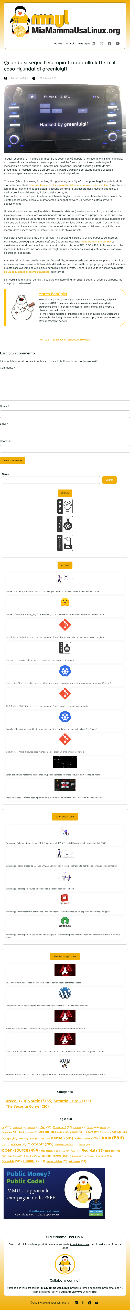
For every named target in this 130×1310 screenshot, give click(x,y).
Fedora (92, 1131)
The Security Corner (65, 956)
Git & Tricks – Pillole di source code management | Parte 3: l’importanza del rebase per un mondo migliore (55, 637)
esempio (58, 339)
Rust (17, 1156)
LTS (5, 1144)
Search (109, 479)
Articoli (65, 565)
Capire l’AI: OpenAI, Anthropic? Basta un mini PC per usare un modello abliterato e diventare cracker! (53, 591)
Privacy (91, 1291)
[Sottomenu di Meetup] (89, 43)
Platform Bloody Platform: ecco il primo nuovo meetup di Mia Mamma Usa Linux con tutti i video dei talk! (54, 797)
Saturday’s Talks (65, 816)
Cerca (5, 474)
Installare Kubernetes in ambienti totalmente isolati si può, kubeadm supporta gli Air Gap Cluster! (51, 729)
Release (112, 1150)
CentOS (79, 1127)
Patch (75, 1151)
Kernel (62, 1138)
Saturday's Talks (72, 1100)
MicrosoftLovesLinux (66, 1144)
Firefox (105, 1132)
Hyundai (85, 339)
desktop (63, 1132)
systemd (104, 1156)
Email (4, 423)
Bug (45, 1127)
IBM (23, 1138)
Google (9, 1138)
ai (6, 1127)
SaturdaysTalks (34, 1156)
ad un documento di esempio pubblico (26, 271)
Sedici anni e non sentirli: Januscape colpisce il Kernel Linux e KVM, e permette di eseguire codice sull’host (56, 1074)
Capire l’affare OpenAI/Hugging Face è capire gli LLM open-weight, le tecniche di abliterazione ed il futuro (55, 614)
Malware (18, 1144)
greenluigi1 (71, 339)
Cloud (93, 1127)
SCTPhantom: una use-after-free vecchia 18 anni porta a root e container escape (43, 982)
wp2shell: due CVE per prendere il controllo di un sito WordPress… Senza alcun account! (47, 1005)
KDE (45, 1138)
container (9, 1132)
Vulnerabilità (57, 1161)
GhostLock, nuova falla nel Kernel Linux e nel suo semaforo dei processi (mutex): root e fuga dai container (55, 1051)
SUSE (89, 1156)
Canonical (62, 1127)
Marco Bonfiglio (53, 293)
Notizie (44, 339)
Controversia (28, 1132)
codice (105, 1127)
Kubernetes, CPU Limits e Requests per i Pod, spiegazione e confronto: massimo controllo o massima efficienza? (58, 683)
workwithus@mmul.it (73, 1291)
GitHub (65, 493)
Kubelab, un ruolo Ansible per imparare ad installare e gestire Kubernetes (40, 660)
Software (76, 1156)
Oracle (64, 1151)
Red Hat (93, 1150)
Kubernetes (86, 1138)
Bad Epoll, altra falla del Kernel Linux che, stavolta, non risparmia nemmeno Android (45, 1028)
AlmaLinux (19, 1127)
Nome (4, 406)
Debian (47, 1131)
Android (33, 1127)
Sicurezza (57, 1156)
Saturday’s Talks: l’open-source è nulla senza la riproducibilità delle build (40, 888)
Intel (34, 1138)
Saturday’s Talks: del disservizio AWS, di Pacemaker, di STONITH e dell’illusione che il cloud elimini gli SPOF (56, 843)
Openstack (49, 1150)
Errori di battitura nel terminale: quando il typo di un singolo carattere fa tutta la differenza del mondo (54, 774)
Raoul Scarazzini (79, 1244)
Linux (111, 1137)
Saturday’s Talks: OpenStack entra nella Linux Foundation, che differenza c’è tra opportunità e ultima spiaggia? (58, 911)
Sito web (5, 441)
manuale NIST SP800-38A (96, 241)
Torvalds (12, 1161)
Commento (7, 367)
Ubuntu (34, 1161)
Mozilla (84, 1144)
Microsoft (40, 1144)
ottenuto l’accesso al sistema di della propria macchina (69, 185)
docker (76, 1131)
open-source (21, 1150)
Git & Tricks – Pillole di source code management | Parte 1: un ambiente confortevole (45, 751)
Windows (77, 1161)
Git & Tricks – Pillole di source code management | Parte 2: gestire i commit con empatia (47, 706)
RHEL (7, 1156)
